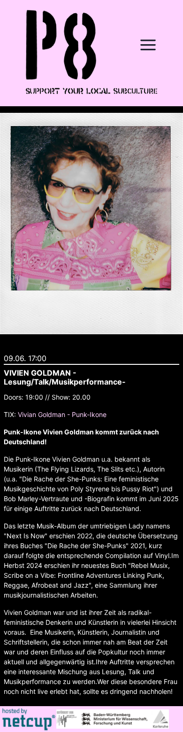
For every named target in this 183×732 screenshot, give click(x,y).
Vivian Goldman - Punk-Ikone (62, 414)
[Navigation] (147, 44)
